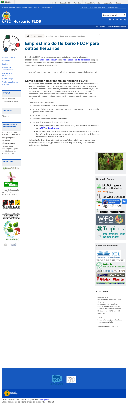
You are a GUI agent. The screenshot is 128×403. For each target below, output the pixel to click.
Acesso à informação (92, 3)
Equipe (5, 64)
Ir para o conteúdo (8, 7)
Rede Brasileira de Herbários (76, 59)
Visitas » (5, 116)
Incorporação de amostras (8, 139)
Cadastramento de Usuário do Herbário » (11, 133)
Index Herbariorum (48, 59)
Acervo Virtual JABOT (10, 102)
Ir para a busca (33, 7)
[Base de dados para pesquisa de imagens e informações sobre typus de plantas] (110, 281)
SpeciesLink (53, 128)
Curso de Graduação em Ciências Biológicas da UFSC (10, 192)
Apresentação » (8, 57)
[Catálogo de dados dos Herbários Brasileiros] (110, 268)
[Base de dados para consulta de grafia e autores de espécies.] (110, 231)
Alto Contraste (100, 7)
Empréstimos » (8, 143)
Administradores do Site (117, 27)
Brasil (7, 2)
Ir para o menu (21, 7)
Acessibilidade (87, 7)
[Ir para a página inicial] (27, 36)
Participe (77, 3)
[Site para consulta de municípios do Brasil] (110, 276)
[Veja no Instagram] (121, 20)
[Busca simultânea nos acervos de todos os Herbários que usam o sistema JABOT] (110, 189)
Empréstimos (37, 36)
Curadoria (6, 60)
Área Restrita (101, 27)
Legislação (108, 3)
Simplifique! (51, 3)
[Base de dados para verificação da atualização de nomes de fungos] (110, 213)
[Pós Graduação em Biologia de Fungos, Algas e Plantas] (11, 231)
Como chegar (7, 78)
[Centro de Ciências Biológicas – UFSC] (11, 179)
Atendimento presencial (7, 74)
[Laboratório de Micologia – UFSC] (11, 204)
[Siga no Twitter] (114, 20)
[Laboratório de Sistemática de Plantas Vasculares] (11, 216)
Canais (118, 3)
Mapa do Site (113, 7)
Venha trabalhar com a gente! (10, 83)
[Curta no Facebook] (110, 20)
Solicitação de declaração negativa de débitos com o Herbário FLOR (10, 149)
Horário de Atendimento (7, 68)
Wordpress (44, 399)
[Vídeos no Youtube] (117, 20)
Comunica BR (65, 3)
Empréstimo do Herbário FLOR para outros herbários (65, 36)
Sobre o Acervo (8, 98)
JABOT (42, 128)
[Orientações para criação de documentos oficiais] (11, 245)
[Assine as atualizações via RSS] (125, 20)
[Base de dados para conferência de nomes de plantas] (110, 224)
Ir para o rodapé (46, 7)
